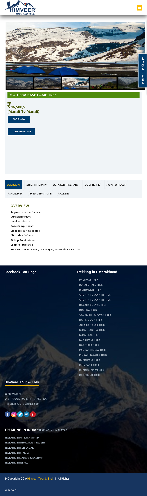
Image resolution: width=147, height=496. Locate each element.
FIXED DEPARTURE (21, 132)
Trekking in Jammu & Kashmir (24, 458)
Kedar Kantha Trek (92, 330)
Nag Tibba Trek (89, 345)
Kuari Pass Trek (89, 340)
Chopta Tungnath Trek (94, 295)
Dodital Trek (88, 310)
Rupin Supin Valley (91, 370)
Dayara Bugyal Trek (93, 305)
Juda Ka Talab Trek (92, 325)
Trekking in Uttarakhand (22, 438)
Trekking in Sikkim (17, 453)
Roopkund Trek (89, 375)
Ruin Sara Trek (89, 365)
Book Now (19, 119)
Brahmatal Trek (90, 290)
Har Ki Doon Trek (90, 320)
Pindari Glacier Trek (93, 355)
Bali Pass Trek (88, 280)
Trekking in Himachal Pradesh (25, 443)
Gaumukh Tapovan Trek (95, 315)
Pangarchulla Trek (92, 350)
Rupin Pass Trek (89, 360)
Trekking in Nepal (16, 463)
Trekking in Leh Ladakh (20, 448)
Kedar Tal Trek (89, 335)
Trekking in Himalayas (52, 430)
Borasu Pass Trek (91, 285)
